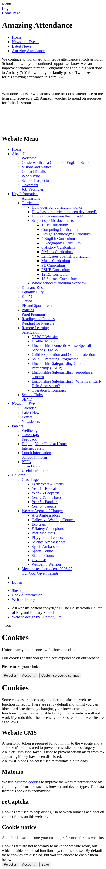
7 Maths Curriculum (57, 252)
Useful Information (36, 470)
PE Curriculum (53, 265)
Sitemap (18, 591)
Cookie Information (27, 595)
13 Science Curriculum (59, 279)
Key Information (25, 194)
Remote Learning (35, 328)
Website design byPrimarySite (36, 617)
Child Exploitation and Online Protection (63, 354)
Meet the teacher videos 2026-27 (47, 569)
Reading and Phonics (38, 319)
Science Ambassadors (48, 542)
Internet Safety (33, 448)
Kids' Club (30, 296)
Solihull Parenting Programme (55, 359)
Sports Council (43, 551)
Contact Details (34, 171)
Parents (17, 426)
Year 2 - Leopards (45, 493)
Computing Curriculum (59, 229)
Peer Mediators (43, 533)
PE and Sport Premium (39, 305)
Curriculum (30, 203)
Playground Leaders (47, 537)
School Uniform (34, 457)
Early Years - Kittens (48, 484)
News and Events (25, 42)
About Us (19, 154)
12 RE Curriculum (55, 274)
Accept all (29, 675)
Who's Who (31, 176)
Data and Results (35, 287)
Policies (28, 310)
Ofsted (27, 301)
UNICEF (39, 560)
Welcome (29, 158)
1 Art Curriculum (54, 225)
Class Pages (31, 479)
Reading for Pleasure (38, 323)
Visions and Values (36, 167)
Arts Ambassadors (46, 515)
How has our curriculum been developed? (64, 212)
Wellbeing (29, 430)
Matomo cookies (27, 782)
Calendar (29, 408)
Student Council (44, 555)
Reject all (10, 675)
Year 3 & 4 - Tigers (46, 497)
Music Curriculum (55, 261)
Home (16, 37)
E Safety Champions (48, 529)
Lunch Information (36, 453)
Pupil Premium (33, 314)
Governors (30, 185)
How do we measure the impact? (57, 216)
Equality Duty (33, 292)
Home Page (11, 13)
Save (45, 864)
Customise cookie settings (60, 675)
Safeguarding (32, 332)
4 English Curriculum (58, 238)
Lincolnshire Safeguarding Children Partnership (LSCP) (59, 365)
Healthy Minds (43, 341)
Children (18, 475)
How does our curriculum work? (57, 207)
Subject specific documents (53, 220)
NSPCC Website (45, 337)
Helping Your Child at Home (44, 444)
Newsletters (31, 421)
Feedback (29, 439)
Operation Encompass (49, 390)
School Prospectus (36, 180)
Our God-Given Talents (40, 573)
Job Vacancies (33, 189)
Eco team (39, 524)
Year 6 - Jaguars (44, 506)
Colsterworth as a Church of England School (56, 162)
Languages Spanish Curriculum (65, 256)
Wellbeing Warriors (47, 564)
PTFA (26, 462)
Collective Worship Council (53, 520)
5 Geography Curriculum (61, 243)
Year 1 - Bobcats (44, 488)
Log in (7, 8)
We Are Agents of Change (42, 511)
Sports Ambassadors (47, 546)
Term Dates (31, 466)
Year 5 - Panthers (45, 502)
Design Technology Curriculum (66, 234)
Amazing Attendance (28, 51)
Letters (27, 417)
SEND (27, 399)
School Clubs (32, 395)
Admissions (31, 198)
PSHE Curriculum (55, 270)
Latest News (21, 46)
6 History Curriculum (58, 247)
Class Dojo (30, 435)
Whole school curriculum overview (59, 283)
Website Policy (23, 599)
